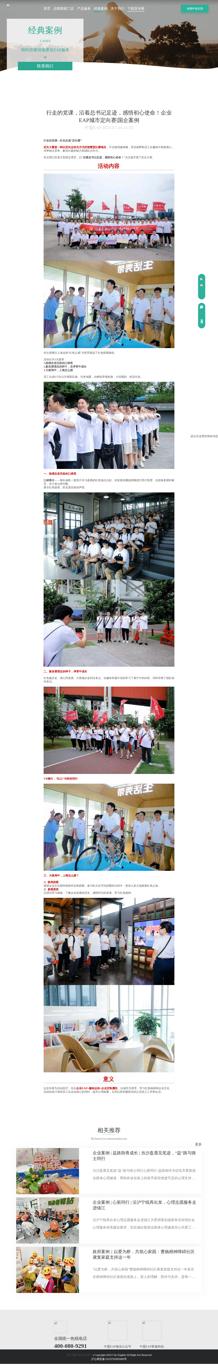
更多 (198, 1144)
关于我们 (117, 8)
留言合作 (201, 318)
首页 (47, 8)
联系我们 (45, 66)
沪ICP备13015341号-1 (80, 1355)
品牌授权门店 (63, 8)
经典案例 (100, 8)
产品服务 (84, 8)
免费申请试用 (195, 8)
